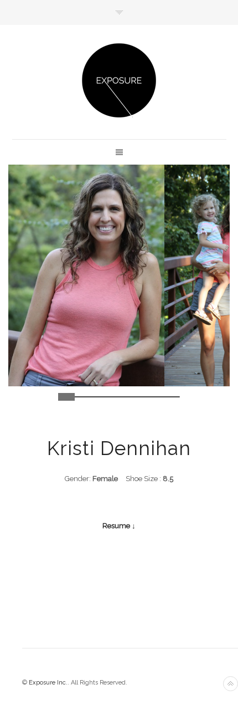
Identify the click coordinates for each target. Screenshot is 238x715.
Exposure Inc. (48, 682)
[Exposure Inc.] (119, 80)
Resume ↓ (119, 526)
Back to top (230, 683)
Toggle (119, 12)
